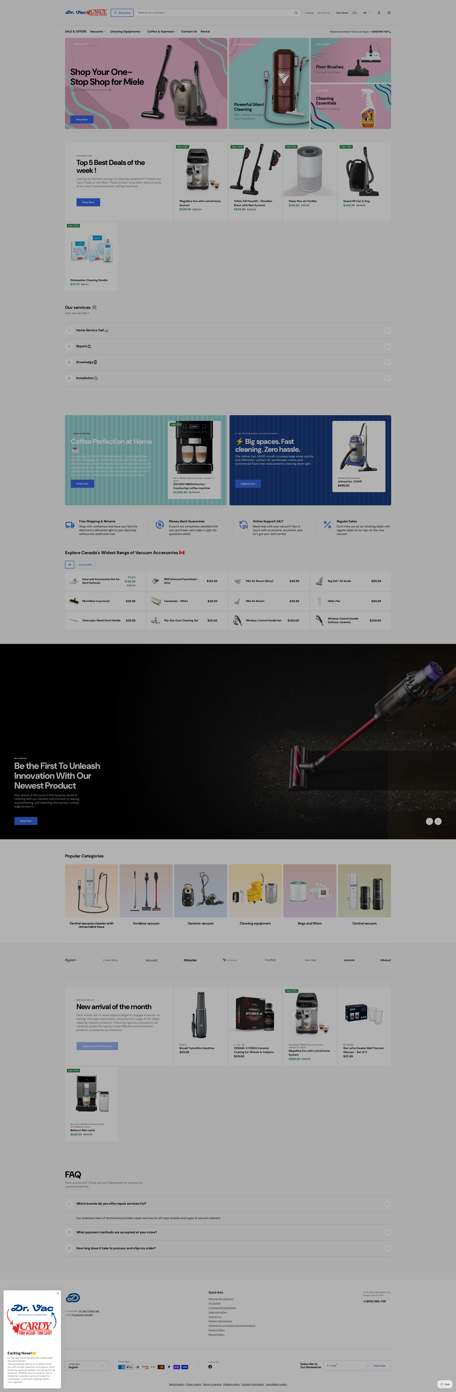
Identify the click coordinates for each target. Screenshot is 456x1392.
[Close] (58, 1293)
